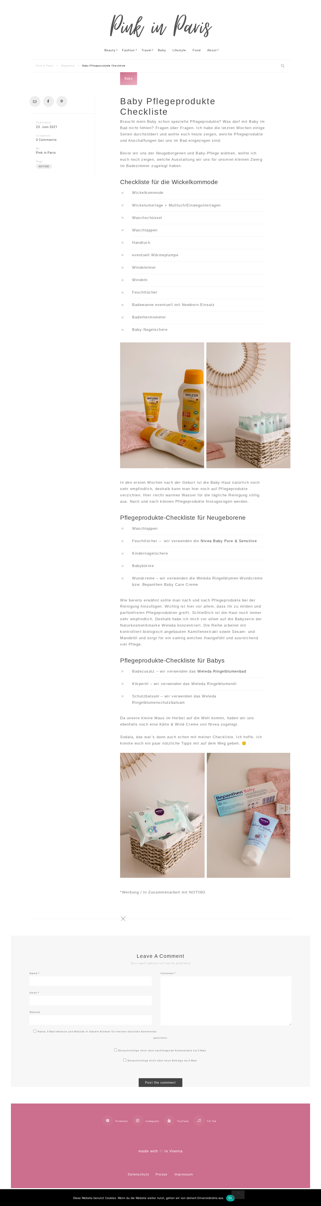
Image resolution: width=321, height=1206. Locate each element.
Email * (34, 992)
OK (230, 1198)
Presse (161, 1174)
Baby (129, 78)
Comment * (168, 973)
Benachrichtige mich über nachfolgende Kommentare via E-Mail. (162, 1050)
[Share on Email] (36, 101)
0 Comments (46, 140)
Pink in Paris (46, 152)
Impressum (184, 1174)
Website (34, 1012)
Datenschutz (138, 1174)
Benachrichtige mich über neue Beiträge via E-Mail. (163, 1060)
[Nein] (238, 1194)
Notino (44, 166)
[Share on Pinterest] (62, 101)
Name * (34, 973)
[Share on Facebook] (49, 101)
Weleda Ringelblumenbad (221, 671)
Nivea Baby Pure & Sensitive (229, 541)
